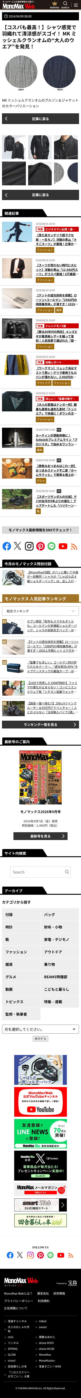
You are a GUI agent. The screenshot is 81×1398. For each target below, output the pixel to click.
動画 (9, 989)
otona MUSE (46, 1348)
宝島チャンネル (17, 1321)
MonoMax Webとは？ (18, 1293)
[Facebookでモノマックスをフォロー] (6, 549)
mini (10, 1337)
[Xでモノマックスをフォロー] (18, 549)
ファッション (45, 250)
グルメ (41, 480)
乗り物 (49, 964)
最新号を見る (40, 836)
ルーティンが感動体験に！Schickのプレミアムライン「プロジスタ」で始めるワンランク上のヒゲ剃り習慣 (56, 442)
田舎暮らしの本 (17, 1366)
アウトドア (43, 383)
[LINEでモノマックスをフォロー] (51, 549)
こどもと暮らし (56, 989)
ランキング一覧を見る (40, 724)
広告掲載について (15, 1308)
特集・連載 (53, 1001)
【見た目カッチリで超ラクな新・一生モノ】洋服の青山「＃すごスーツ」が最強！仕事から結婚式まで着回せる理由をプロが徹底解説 (56, 244)
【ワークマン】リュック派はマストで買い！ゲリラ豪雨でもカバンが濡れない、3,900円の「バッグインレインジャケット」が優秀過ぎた (56, 377)
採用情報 (59, 1293)
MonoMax (45, 1354)
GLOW (12, 1354)
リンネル (13, 1343)
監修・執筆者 (16, 1014)
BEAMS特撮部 (55, 976)
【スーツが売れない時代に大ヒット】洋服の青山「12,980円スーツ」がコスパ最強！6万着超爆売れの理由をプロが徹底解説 (57, 272)
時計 (9, 927)
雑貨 (59, 310)
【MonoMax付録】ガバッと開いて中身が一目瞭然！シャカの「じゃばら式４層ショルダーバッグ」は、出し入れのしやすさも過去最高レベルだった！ (52, 576)
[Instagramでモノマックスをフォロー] (29, 549)
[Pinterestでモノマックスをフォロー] (40, 549)
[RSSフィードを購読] (74, 549)
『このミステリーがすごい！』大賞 (18, 1374)
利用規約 (44, 1301)
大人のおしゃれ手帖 (18, 1329)
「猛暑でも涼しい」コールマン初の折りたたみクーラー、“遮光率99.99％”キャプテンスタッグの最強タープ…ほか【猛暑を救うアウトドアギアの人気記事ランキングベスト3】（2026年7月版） (52, 666)
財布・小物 (53, 927)
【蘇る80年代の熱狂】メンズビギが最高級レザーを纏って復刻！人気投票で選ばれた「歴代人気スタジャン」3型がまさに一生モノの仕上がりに (57, 340)
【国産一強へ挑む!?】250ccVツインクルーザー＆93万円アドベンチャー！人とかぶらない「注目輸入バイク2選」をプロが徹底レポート (52, 707)
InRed (42, 1321)
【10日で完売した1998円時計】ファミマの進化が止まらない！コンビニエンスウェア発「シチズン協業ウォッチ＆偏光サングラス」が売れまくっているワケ (52, 687)
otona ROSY (46, 1343)
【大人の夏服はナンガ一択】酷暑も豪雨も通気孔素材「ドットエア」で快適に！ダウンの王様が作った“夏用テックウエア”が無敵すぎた (56, 413)
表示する (40, 1038)
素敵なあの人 (47, 1337)
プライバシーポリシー (18, 1301)
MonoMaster (47, 1360)
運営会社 (43, 1293)
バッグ (49, 914)
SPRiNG (13, 1348)
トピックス (14, 1001)
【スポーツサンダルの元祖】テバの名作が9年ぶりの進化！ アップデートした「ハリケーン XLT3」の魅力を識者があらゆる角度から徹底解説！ (57, 505)
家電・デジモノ (56, 939)
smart (12, 1360)
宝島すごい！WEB (50, 1366)
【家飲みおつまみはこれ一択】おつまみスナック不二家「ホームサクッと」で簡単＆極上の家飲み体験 (56, 472)
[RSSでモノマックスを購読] (71, 1256)
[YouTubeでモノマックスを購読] (63, 549)
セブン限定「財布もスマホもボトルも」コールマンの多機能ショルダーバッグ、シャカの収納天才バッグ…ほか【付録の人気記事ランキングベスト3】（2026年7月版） (52, 625)
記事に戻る (40, 118)
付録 (9, 914)
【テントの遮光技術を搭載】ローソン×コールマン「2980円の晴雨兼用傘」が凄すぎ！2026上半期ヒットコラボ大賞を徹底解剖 (57, 304)
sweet (43, 1327)
